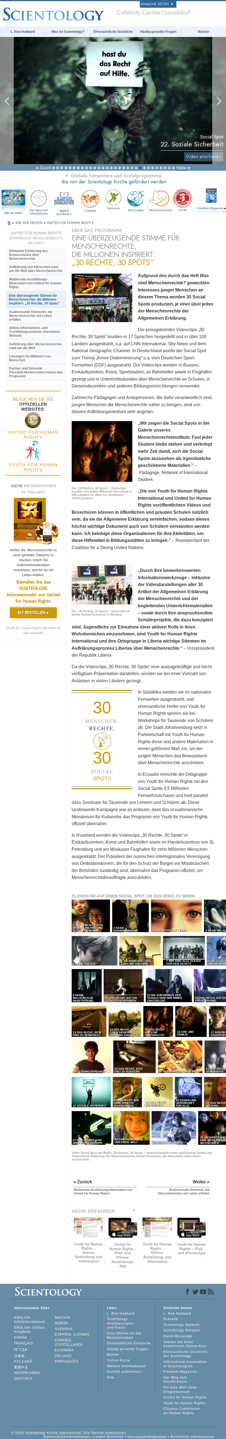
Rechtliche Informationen (193, 1437)
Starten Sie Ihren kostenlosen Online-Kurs (185, 1344)
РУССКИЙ (23, 1361)
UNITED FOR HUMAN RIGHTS (70, 222)
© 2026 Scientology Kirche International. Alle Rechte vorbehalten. (69, 1433)
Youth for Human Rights (184, 1403)
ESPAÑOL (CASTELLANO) (68, 1342)
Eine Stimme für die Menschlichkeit (124, 1335)
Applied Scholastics (64, 212)
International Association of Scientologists (185, 1364)
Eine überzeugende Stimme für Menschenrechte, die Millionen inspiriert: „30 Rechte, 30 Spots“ (34, 299)
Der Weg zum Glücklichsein (38, 211)
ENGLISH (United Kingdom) (29, 1330)
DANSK (20, 1337)
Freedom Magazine (180, 1372)
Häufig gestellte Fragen (158, 32)
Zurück (45, 167)
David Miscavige (177, 1336)
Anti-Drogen (136, 210)
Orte (110, 1377)
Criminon (90, 210)
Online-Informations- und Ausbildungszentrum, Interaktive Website (34, 332)
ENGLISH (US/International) (29, 1320)
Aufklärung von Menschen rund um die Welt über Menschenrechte (36, 269)
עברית (20, 1349)
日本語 (19, 1356)
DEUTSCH (23, 1379)
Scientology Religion (181, 1330)
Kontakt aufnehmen (124, 1372)
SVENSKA (63, 1329)
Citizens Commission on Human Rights (181, 1411)
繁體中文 (21, 1367)
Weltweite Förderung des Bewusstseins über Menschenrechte (28, 255)
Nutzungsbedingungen (147, 1437)
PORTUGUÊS (66, 1361)
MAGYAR (63, 1318)
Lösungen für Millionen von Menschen (30, 358)
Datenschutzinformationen (67, 1437)
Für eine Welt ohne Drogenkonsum (180, 1389)
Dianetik (170, 1319)
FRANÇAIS (23, 1343)
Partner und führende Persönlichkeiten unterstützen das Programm (36, 372)
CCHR (182, 210)
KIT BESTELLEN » (33, 612)
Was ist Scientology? (68, 32)
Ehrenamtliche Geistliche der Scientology (185, 1354)
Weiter (181, 167)
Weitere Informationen (126, 1366)
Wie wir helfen (13, 213)
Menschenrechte (160, 210)
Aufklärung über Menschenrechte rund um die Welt (35, 346)
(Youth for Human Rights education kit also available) (33, 630)
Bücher (203, 32)
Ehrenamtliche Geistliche (113, 32)
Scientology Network (181, 1325)
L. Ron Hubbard (22, 32)
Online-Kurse (118, 1360)
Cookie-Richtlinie (108, 1437)
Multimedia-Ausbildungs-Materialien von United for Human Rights (35, 283)
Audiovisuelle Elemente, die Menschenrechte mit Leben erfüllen (30, 316)
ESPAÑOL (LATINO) (72, 1334)
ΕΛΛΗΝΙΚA (64, 1350)
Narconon (113, 208)
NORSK (61, 1323)
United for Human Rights (185, 1397)
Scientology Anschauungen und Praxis (120, 1323)
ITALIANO (63, 1356)
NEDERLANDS (27, 1373)
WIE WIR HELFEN (29, 222)
